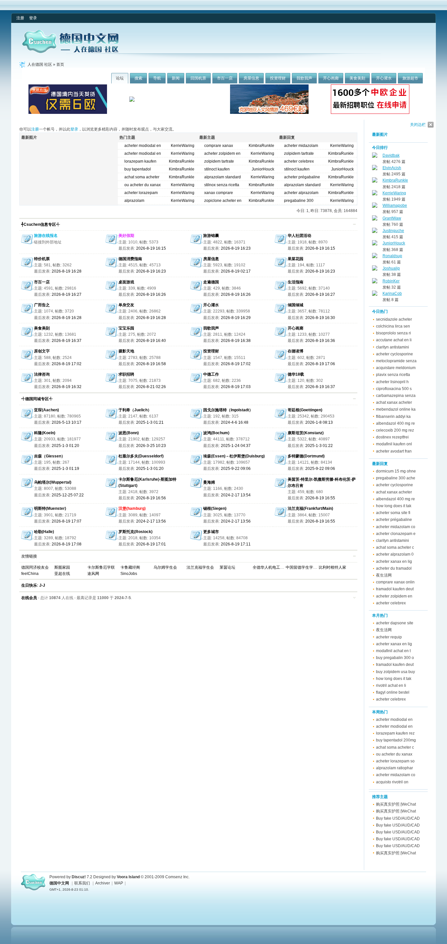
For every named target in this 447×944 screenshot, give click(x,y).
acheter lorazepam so (395, 761)
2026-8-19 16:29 (236, 317)
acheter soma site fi (393, 512)
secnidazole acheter (394, 319)
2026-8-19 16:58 (151, 364)
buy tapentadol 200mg (396, 740)
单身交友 (126, 305)
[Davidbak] (374, 156)
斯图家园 (62, 567)
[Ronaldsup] (374, 257)
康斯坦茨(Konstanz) (306, 433)
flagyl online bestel (392, 692)
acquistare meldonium (396, 367)
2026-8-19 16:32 (66, 386)
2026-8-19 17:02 (66, 364)
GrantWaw (392, 218)
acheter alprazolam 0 (395, 554)
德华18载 (296, 374)
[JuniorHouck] (374, 244)
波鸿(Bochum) (216, 433)
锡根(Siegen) (214, 508)
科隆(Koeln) (44, 433)
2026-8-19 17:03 (236, 386)
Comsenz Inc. (177, 877)
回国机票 (198, 78)
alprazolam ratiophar (394, 768)
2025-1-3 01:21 (150, 422)
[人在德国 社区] (70, 51)
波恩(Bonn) (128, 433)
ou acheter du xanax (394, 754)
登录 (33, 18)
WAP (118, 883)
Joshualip (391, 268)
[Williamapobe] (374, 206)
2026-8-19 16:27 (66, 294)
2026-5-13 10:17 (66, 422)
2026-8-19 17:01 (151, 544)
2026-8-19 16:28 (66, 271)
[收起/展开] (354, 224)
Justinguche (393, 230)
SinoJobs (128, 573)
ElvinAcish (392, 168)
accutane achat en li (394, 340)
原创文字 (42, 351)
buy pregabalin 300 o (395, 657)
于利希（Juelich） (135, 410)
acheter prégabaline (394, 519)
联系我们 (82, 883)
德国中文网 (59, 883)
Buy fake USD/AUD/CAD (398, 818)
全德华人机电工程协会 (272, 567)
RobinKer (391, 281)
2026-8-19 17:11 (236, 544)
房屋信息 (251, 78)
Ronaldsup (392, 256)
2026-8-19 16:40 (151, 340)
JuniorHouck (263, 169)
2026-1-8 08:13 (319, 422)
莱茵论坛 (227, 567)
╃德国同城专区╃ (37, 399)
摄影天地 (126, 351)
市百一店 (225, 78)
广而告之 (42, 305)
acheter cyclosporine (394, 354)
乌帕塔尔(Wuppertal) (52, 482)
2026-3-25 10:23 (151, 445)
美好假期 (126, 235)
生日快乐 (29, 585)
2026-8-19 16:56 (151, 498)
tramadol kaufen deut (395, 589)
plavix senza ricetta (393, 374)
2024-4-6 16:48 (234, 422)
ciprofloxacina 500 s (394, 388)
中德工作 (211, 374)
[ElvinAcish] (374, 169)
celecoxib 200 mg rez (395, 430)
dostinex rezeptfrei (392, 437)
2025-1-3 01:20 (65, 445)
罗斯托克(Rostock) (135, 531)
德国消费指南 (130, 259)
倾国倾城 (295, 305)
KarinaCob (392, 293)
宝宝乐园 (126, 328)
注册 (20, 18)
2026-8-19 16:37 (66, 340)
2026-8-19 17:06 (320, 364)
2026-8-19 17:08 (66, 544)
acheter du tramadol (394, 568)
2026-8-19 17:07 (66, 521)
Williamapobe (395, 205)
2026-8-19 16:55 (320, 498)
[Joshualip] (374, 269)
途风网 (93, 573)
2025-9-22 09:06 (236, 468)
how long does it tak (393, 506)
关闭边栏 (418, 124)
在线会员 (29, 598)
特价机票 (42, 259)
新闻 (176, 78)
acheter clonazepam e (396, 533)
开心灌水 (384, 78)
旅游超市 (410, 78)
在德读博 (295, 351)
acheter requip (389, 637)
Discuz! (79, 877)
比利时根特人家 (332, 567)
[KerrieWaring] (374, 194)
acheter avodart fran (394, 451)
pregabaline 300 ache (395, 478)
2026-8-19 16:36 (320, 340)
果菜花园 (295, 259)
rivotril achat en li (391, 685)
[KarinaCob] (374, 294)
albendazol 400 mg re (395, 423)
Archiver (102, 883)
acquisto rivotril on (392, 782)
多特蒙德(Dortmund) (306, 456)
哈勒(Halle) (44, 531)
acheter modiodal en (394, 719)
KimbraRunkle (181, 161)
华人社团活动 (299, 235)
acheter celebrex (299, 161)
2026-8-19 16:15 (151, 248)
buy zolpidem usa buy (395, 671)
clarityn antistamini (392, 347)
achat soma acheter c (395, 547)
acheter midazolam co (395, 527)
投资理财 (278, 78)
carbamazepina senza (396, 395)
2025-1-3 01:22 (319, 445)
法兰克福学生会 (200, 567)
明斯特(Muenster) (50, 508)
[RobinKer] (374, 282)
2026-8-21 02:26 (151, 386)
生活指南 (295, 282)
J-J (42, 585)
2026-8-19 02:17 (236, 271)
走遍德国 (211, 282)
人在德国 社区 (39, 64)
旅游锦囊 (211, 235)
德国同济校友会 (35, 567)
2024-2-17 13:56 (151, 521)
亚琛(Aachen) (46, 410)
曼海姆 (209, 482)
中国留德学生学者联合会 (307, 567)
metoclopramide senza (396, 361)
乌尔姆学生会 (165, 567)
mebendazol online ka (396, 409)
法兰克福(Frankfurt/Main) (310, 508)
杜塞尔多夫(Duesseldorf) (141, 456)
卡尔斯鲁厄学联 (101, 567)
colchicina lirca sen (393, 326)
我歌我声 (304, 78)
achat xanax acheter (394, 402)
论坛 (120, 78)
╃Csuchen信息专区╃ (40, 224)
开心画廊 (331, 78)
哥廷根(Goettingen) (305, 410)
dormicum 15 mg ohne (396, 471)
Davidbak (391, 155)
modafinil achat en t (393, 651)
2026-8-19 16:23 (236, 248)
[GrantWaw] (374, 219)
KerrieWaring (182, 145)
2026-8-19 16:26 (151, 294)
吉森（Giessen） (49, 456)
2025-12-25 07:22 (68, 495)
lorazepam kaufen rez (395, 733)
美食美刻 (357, 78)
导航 (157, 78)
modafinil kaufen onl (394, 444)
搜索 (138, 78)
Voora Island (128, 877)
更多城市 (211, 531)
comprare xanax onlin (395, 582)
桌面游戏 (126, 282)
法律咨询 (42, 374)
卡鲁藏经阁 (130, 567)
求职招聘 (126, 374)
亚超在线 (62, 573)
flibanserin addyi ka (393, 416)
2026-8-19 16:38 (236, 340)
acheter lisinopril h (392, 382)
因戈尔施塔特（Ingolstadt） (228, 410)
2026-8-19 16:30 (320, 317)
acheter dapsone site (394, 623)
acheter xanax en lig (394, 561)
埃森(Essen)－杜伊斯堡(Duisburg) (234, 456)
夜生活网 (384, 575)
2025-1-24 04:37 (236, 445)
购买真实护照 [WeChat (396, 804)
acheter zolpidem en (394, 596)
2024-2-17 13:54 (236, 495)
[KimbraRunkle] (374, 181)
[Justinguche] (374, 231)
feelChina (30, 573)
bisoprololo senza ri (393, 333)
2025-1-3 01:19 (65, 468)
